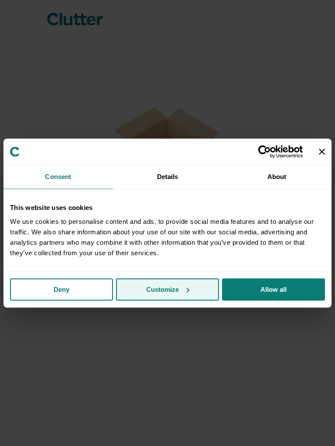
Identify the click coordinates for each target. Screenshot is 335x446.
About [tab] (277, 176)
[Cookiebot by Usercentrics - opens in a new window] (264, 151)
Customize (162, 289)
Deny (61, 289)
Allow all (273, 289)
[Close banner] (322, 152)
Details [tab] (167, 176)
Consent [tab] (58, 176)
